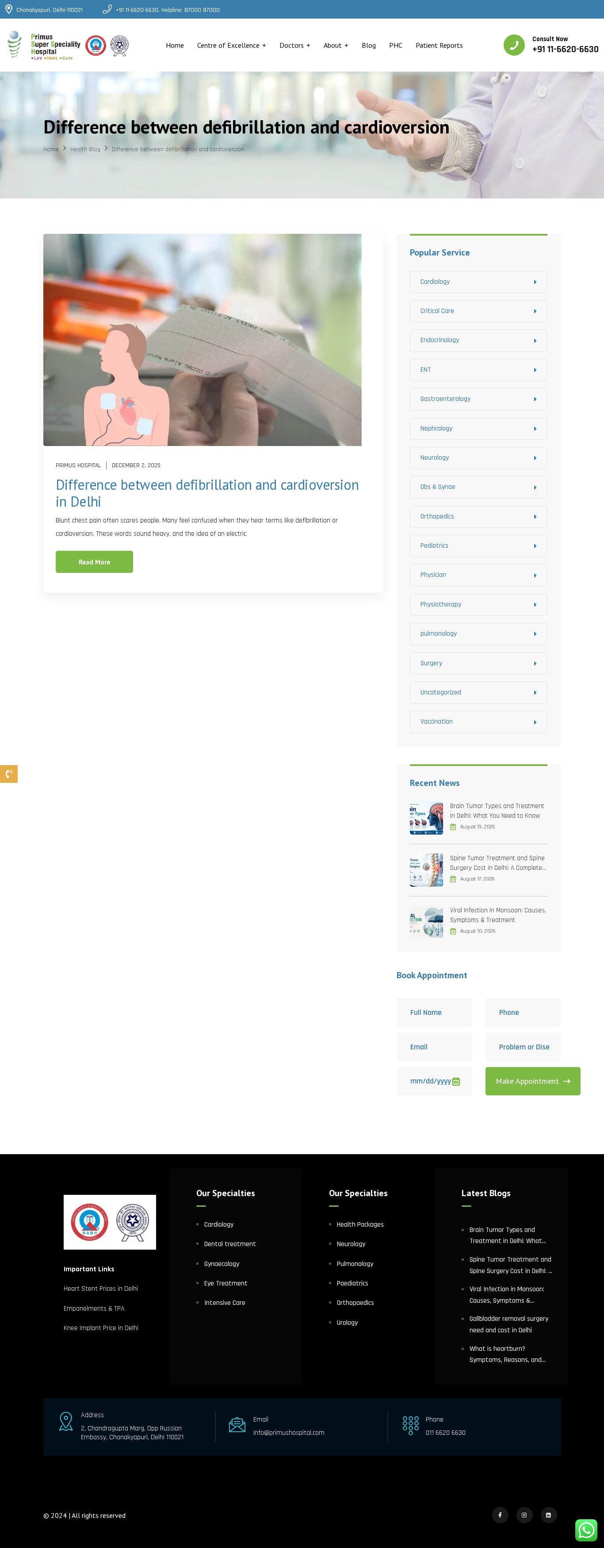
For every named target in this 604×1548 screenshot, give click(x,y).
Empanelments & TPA (95, 1308)
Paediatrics (352, 1283)
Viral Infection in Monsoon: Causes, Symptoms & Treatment (498, 915)
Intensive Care (224, 1303)
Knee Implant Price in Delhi (101, 1328)
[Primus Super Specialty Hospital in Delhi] (68, 45)
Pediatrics (434, 545)
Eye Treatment (226, 1283)
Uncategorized (441, 692)
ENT (426, 369)
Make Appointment (527, 1081)
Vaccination (437, 721)
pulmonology (439, 633)
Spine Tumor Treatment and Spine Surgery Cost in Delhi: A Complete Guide (497, 863)
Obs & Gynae (438, 487)
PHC (395, 45)
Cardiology (435, 281)
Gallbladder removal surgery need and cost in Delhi (509, 1324)
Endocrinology (440, 340)
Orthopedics (437, 516)
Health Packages (360, 1224)
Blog (369, 45)
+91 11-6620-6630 (565, 49)
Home (175, 45)
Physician (433, 575)
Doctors (291, 45)
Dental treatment (230, 1244)
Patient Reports (439, 45)
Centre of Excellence (228, 45)
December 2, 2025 (136, 465)
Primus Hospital (78, 465)
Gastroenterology (445, 399)
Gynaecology (221, 1264)
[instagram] (524, 1515)
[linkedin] (549, 1515)
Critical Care (437, 311)
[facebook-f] (500, 1515)
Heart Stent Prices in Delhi (101, 1288)
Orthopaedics (355, 1303)
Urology (347, 1322)
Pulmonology (355, 1264)
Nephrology (436, 428)
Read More (94, 562)
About (333, 45)
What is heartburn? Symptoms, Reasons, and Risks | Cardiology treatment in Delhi (510, 1355)
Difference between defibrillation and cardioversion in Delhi (207, 493)
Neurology (435, 457)
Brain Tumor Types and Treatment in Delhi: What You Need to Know (497, 811)
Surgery (431, 663)
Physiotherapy (441, 604)
